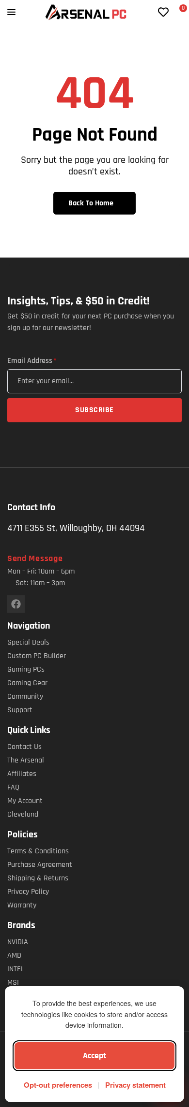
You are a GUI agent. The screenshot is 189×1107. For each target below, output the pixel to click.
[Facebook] (16, 604)
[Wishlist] (163, 12)
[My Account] (147, 12)
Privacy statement (135, 1084)
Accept (94, 1055)
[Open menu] (11, 12)
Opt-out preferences (58, 1084)
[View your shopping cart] (177, 13)
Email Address (31, 361)
